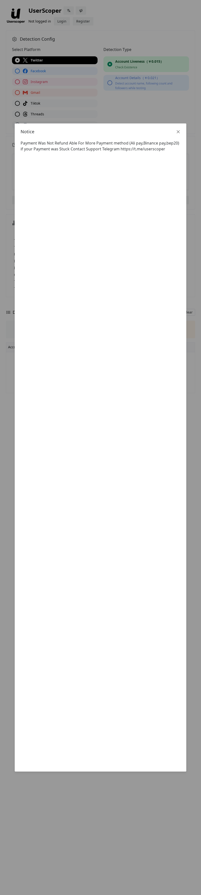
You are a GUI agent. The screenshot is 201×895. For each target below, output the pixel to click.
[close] (178, 132)
